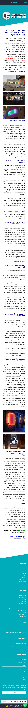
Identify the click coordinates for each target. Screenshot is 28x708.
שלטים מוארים (22, 597)
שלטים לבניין (23, 612)
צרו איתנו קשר (21, 530)
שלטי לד (24, 599)
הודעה (24, 677)
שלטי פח (24, 601)
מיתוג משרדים (23, 616)
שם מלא (24, 659)
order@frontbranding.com (16, 645)
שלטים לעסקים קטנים (21, 628)
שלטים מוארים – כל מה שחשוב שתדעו (17, 630)
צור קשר (24, 573)
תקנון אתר (23, 584)
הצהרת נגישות (22, 579)
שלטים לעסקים (22, 595)
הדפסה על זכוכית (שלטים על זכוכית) (17, 608)
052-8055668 (19, 643)
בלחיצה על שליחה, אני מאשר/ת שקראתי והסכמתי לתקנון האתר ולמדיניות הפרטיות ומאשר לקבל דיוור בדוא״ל (14, 687)
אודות (24, 571)
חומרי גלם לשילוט (22, 614)
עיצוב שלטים (23, 569)
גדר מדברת (23, 606)
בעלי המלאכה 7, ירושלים (16, 647)
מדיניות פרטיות (22, 581)
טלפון (24, 665)
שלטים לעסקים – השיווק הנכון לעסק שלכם (16, 632)
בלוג (25, 575)
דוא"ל (24, 671)
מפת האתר (23, 577)
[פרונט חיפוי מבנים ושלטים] (14, 2)
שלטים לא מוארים (22, 610)
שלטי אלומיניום (22, 604)
